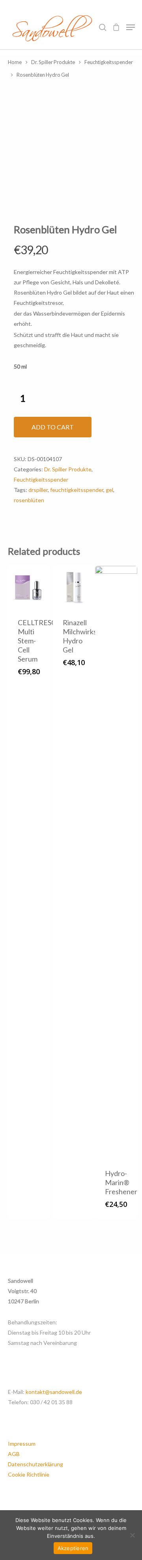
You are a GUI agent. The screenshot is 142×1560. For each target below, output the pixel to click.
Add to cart (53, 427)
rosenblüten (29, 500)
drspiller (38, 489)
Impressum (22, 1443)
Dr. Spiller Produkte (53, 62)
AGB (14, 1453)
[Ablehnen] (132, 1535)
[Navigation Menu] (130, 27)
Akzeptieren (73, 1548)
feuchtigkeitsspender (76, 489)
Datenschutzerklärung (35, 1464)
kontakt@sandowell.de (54, 1391)
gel (109, 489)
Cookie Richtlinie (28, 1474)
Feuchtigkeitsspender (108, 62)
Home (15, 62)
